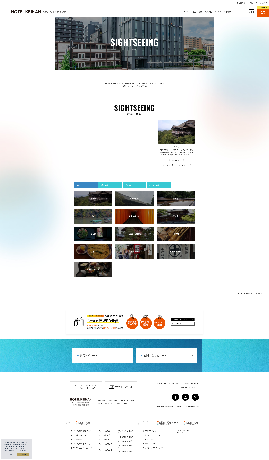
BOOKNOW (263, 10)
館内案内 (208, 11)
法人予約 (263, 3)
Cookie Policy (19, 448)
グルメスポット (130, 185)
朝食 (200, 11)
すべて (79, 185)
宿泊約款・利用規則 (188, 387)
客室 (194, 11)
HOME (187, 11)
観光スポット (106, 185)
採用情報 (227, 11)
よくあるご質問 (174, 383)
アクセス (218, 11)
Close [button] (10, 454)
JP (237, 12)
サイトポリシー (160, 383)
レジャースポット (155, 185)
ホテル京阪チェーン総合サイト (246, 3)
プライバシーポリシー (190, 383)
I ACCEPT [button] (23, 454)
